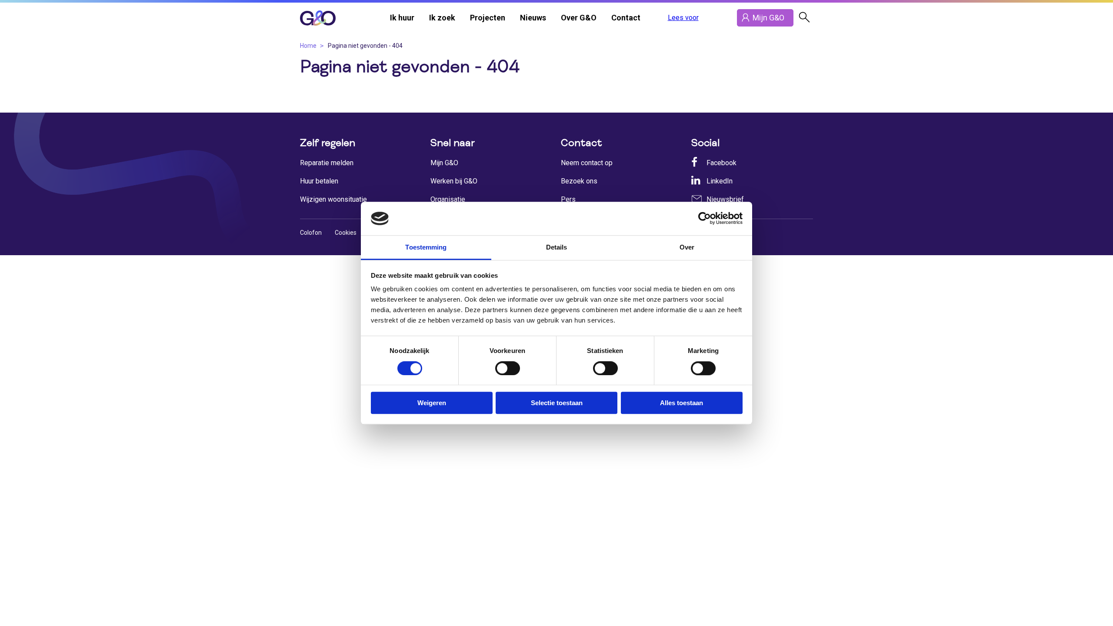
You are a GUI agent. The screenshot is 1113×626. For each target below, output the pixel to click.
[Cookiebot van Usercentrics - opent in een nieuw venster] (704, 218)
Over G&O (578, 17)
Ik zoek (442, 17)
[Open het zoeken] (804, 18)
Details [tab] (556, 247)
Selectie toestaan (557, 402)
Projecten (487, 17)
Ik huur (402, 17)
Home (308, 45)
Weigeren (431, 402)
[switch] (507, 368)
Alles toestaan (681, 402)
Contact (625, 17)
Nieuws (533, 17)
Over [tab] (687, 247)
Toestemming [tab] (426, 247)
